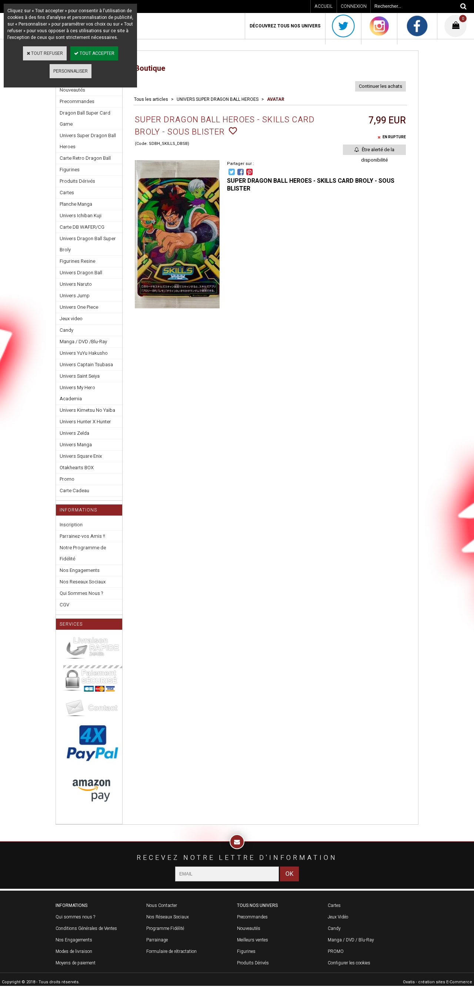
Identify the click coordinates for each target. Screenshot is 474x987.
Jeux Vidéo (338, 917)
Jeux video (71, 318)
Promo (67, 479)
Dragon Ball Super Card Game (85, 118)
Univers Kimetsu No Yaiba (87, 410)
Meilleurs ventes (252, 940)
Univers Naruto (76, 284)
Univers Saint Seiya (80, 376)
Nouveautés (248, 928)
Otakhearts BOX (77, 467)
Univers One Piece (79, 307)
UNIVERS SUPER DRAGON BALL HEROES (217, 99)
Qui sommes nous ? (75, 917)
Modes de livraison (74, 951)
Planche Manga (76, 204)
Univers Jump (75, 295)
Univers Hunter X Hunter (85, 421)
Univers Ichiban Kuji (80, 215)
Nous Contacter (161, 905)
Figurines (70, 169)
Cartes (67, 192)
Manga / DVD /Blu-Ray (83, 341)
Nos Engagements (80, 570)
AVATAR (275, 99)
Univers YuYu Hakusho (84, 353)
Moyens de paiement (76, 963)
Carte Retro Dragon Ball (85, 158)
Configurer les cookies (349, 963)
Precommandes (77, 101)
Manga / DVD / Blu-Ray (351, 940)
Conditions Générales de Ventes (86, 928)
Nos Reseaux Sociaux (83, 581)
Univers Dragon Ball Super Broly (88, 244)
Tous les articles (151, 99)
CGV (64, 604)
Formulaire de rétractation (171, 951)
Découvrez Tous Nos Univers (285, 26)
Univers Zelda (74, 433)
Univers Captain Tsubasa (86, 364)
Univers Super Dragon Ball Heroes (88, 141)
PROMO (336, 951)
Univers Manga (76, 444)
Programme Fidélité (165, 928)
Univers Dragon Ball (81, 272)
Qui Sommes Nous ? (81, 593)
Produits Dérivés (77, 181)
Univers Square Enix (81, 456)
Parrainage (157, 940)
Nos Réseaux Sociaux (167, 917)
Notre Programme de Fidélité (83, 553)
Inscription (71, 524)
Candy (66, 330)
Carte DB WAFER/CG (82, 227)
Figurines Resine (77, 261)
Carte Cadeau (74, 490)
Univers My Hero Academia (77, 393)
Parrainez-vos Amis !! (82, 536)
